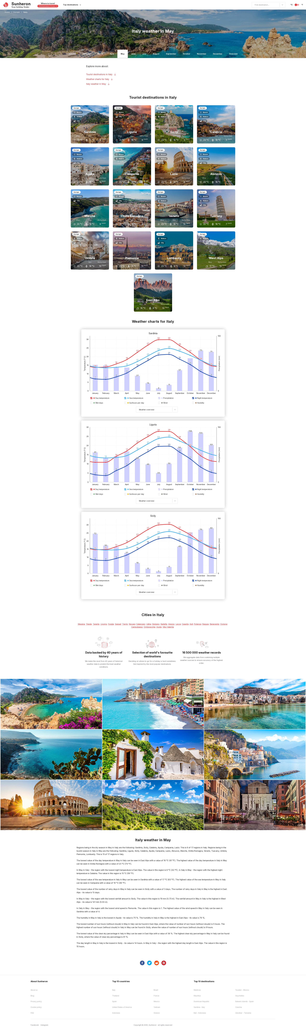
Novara (132, 624)
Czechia (238, 1007)
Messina (81, 624)
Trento (125, 624)
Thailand (115, 996)
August (156, 54)
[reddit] (156, 963)
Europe (17, 12)
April (112, 54)
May (122, 54)
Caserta (185, 624)
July (144, 54)
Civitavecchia (149, 627)
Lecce (178, 624)
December (217, 54)
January (72, 54)
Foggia (111, 624)
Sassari (118, 624)
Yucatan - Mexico (242, 990)
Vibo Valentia (168, 627)
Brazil (156, 990)
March (100, 54)
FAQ (32, 1013)
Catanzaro (140, 624)
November (201, 54)
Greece (157, 1013)
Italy (25, 12)
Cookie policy (36, 1007)
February (87, 54)
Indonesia (116, 1013)
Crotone (223, 624)
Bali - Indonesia (200, 1013)
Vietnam (157, 1007)
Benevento (214, 624)
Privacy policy (36, 1001)
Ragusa (205, 624)
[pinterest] (163, 963)
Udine (148, 624)
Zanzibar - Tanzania (243, 1013)
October (186, 54)
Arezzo (171, 624)
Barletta (164, 624)
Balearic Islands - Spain (244, 1001)
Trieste (89, 624)
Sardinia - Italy (199, 1007)
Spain (114, 1001)
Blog (32, 996)
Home (7, 12)
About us (34, 990)
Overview (233, 54)
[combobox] (253, 4)
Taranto (96, 624)
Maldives (197, 990)
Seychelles (239, 996)
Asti (191, 624)
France (156, 996)
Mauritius (197, 996)
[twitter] (149, 963)
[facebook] (142, 963)
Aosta (159, 627)
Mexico (157, 1001)
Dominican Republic (201, 1001)
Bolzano (156, 624)
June (133, 54)
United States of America (122, 1007)
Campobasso (137, 627)
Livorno (104, 624)
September (171, 54)
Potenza (197, 624)
